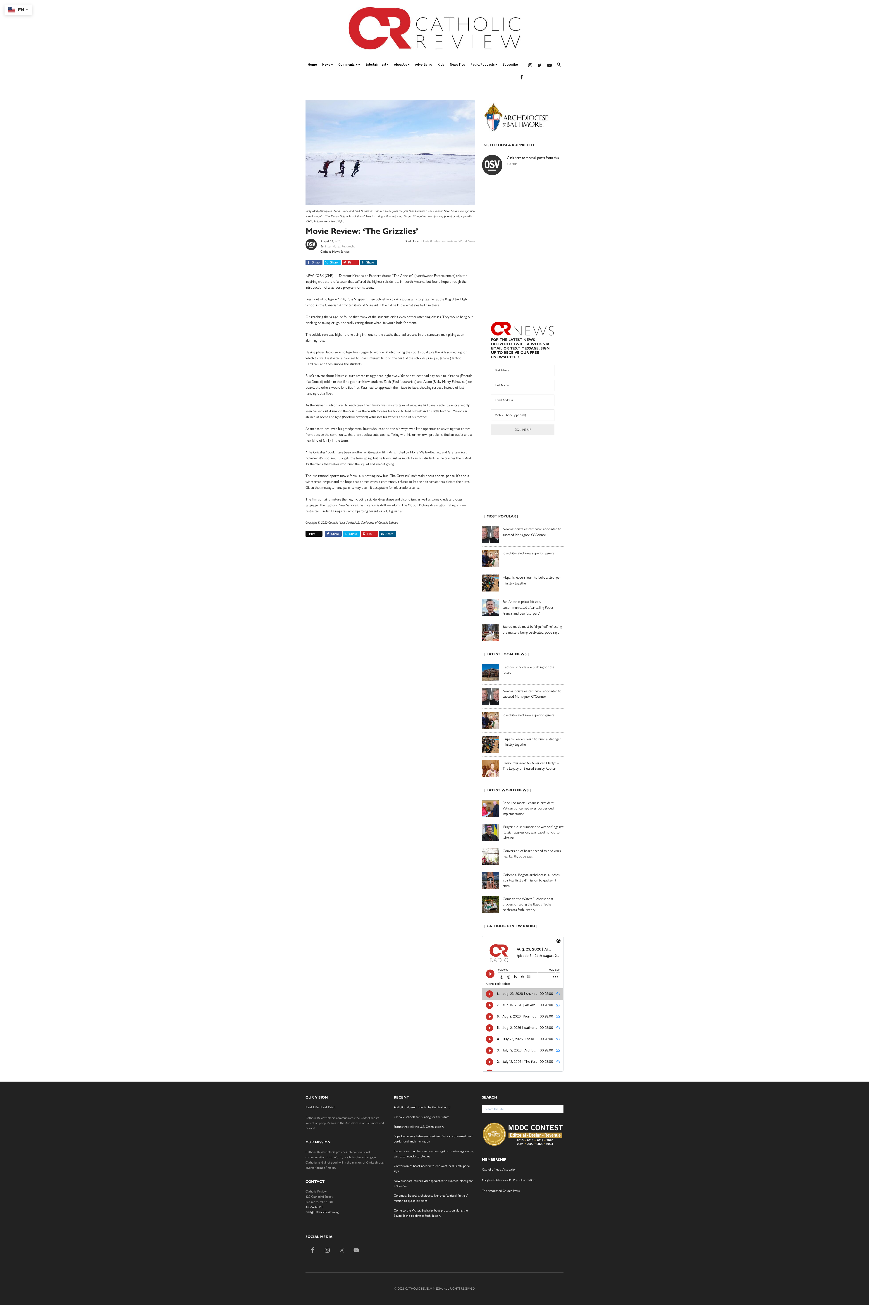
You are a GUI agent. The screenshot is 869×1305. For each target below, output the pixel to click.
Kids (441, 64)
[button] (558, 65)
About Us (401, 64)
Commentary (348, 64)
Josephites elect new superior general (529, 553)
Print (312, 534)
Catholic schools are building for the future (421, 1117)
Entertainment (376, 64)
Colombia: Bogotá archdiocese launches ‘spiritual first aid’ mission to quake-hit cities (531, 880)
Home (312, 64)
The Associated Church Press (501, 1191)
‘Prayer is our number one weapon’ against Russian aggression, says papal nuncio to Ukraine (533, 832)
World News (466, 241)
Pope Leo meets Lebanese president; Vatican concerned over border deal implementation (528, 808)
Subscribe (510, 64)
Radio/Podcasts (482, 64)
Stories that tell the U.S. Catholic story (419, 1127)
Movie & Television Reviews (439, 241)
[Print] (307, 534)
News (326, 64)
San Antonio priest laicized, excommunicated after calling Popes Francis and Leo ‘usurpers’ (528, 607)
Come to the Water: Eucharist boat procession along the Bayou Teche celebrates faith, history (528, 904)
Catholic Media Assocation (499, 1169)
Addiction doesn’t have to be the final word (422, 1107)
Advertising (423, 64)
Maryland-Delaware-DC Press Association (508, 1180)
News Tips (457, 64)
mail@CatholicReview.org (322, 1212)
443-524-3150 (314, 1207)
